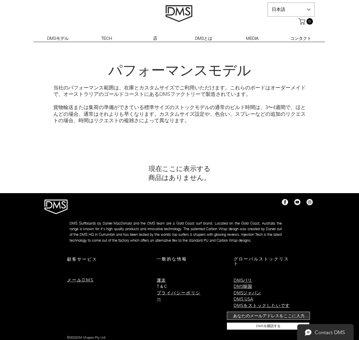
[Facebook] (285, 202)
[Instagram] (310, 202)
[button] (306, 21)
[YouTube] (297, 202)
